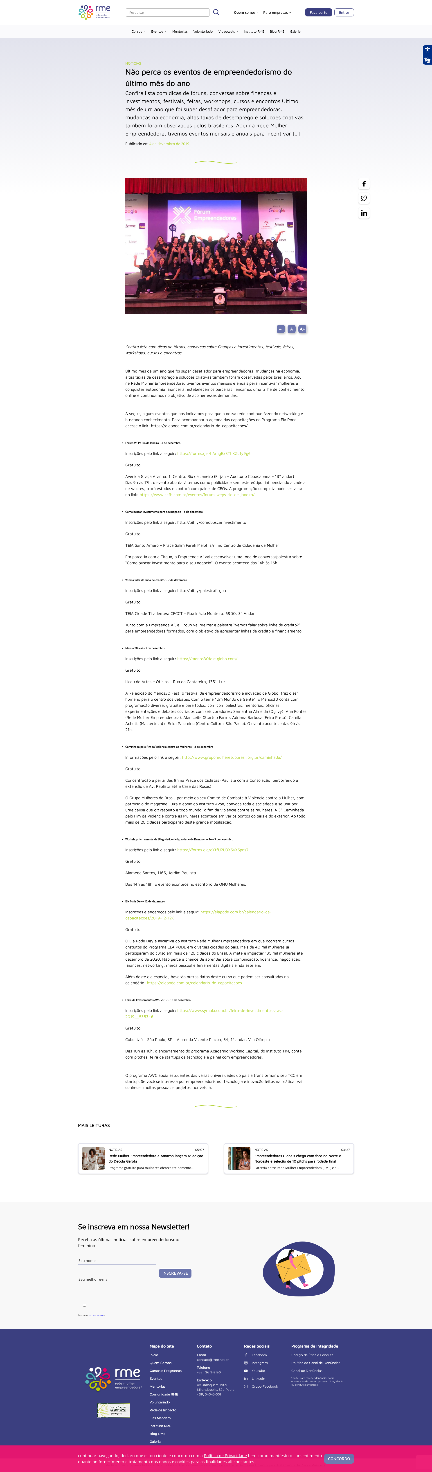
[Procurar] (216, 12)
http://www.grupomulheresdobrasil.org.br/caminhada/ (232, 757)
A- (281, 329)
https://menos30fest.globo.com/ (207, 658)
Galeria (295, 31)
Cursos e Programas (166, 1371)
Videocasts (226, 31)
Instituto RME (254, 31)
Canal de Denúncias (306, 1371)
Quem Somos (160, 1363)
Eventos (157, 31)
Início (154, 1355)
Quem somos (244, 12)
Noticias (133, 63)
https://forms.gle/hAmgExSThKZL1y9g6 (214, 453)
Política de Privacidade (225, 1455)
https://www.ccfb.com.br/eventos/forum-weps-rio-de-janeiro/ (197, 494)
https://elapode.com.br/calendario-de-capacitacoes (194, 982)
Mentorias (180, 31)
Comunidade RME (164, 1394)
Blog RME (277, 31)
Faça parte (318, 12)
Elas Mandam (160, 1418)
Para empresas (275, 12)
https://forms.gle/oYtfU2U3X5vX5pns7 (212, 849)
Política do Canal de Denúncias (315, 1363)
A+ (302, 329)
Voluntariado (203, 31)
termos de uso (96, 1314)
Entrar (344, 12)
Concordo (339, 1458)
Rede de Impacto (163, 1410)
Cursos (137, 31)
